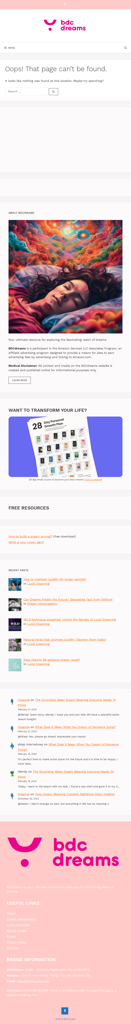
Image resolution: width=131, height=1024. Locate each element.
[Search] (53, 91)
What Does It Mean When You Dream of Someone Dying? (75, 727)
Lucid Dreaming (38, 583)
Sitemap (13, 948)
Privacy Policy (16, 942)
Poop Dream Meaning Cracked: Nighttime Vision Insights (75, 794)
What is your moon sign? (26, 542)
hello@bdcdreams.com (33, 981)
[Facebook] (65, 5)
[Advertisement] (65, 139)
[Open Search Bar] (125, 48)
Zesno (109, 990)
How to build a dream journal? (30, 536)
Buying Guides (17, 930)
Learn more (19, 380)
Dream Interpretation (42, 603)
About (11, 913)
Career (11, 936)
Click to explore (93, 479)
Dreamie (24, 700)
